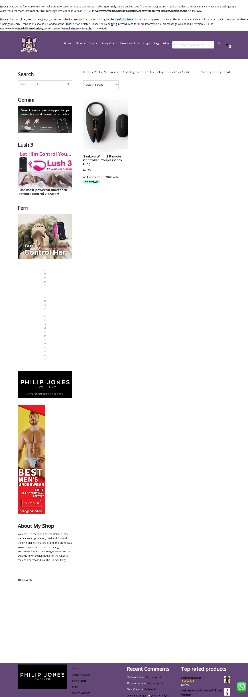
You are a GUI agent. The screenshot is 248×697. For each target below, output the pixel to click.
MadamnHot (153, 677)
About (75, 668)
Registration (161, 43)
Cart (220, 43)
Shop (75, 686)
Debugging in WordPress (118, 24)
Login (146, 43)
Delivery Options (82, 674)
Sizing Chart (108, 43)
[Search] (68, 84)
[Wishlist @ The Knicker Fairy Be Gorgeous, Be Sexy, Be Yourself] (29, 45)
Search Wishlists (129, 43)
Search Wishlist (81, 693)
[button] (84, 43)
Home (67, 43)
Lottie (28, 579)
